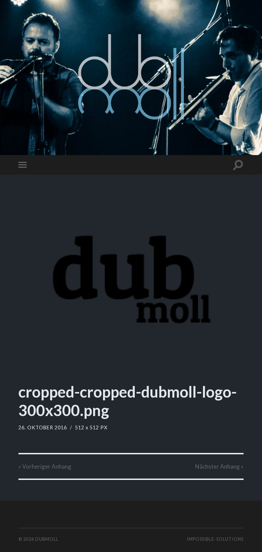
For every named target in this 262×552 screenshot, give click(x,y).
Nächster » (219, 466)
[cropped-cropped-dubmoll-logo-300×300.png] (131, 281)
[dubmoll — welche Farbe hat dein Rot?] (131, 77)
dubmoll (46, 539)
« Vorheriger (44, 466)
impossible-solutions (215, 539)
